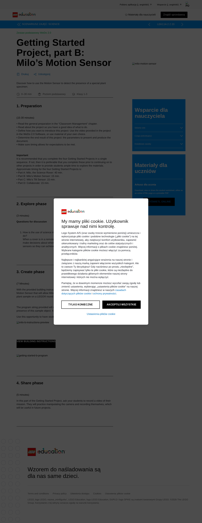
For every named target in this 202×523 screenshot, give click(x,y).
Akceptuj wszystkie (121, 304)
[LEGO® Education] (73, 211)
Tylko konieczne (80, 304)
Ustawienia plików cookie (101, 314)
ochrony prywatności (104, 293)
